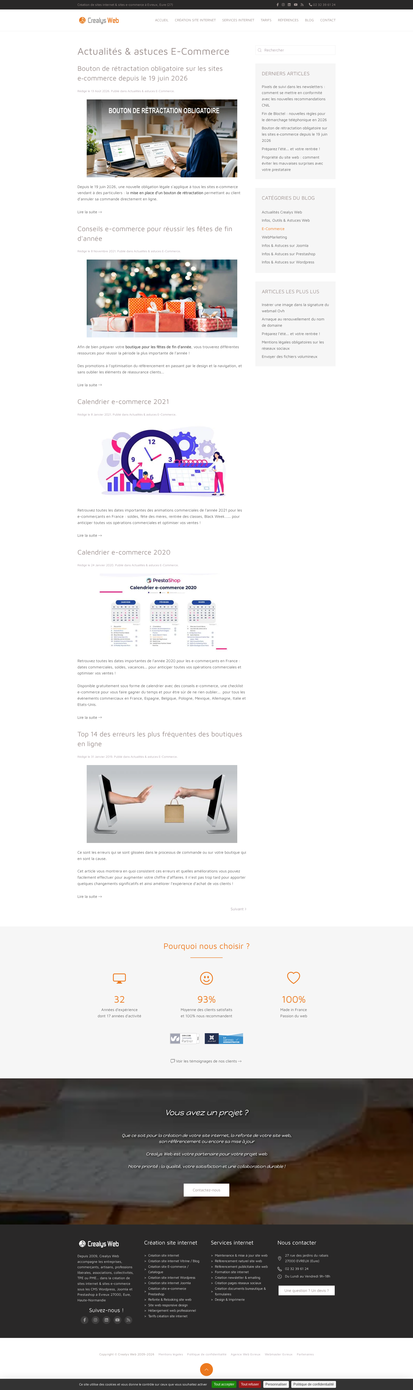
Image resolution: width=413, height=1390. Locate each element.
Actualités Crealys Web (282, 212)
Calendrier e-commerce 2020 (124, 552)
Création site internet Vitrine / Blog (173, 1261)
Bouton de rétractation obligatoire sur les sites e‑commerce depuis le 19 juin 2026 (294, 134)
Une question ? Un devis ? (306, 1290)
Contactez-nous (206, 1190)
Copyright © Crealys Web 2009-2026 (126, 1354)
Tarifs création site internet (168, 1316)
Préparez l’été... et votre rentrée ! (291, 149)
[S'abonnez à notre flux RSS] (302, 4)
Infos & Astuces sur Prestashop (288, 254)
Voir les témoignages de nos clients (206, 1061)
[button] (206, 1369)
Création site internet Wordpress (171, 1277)
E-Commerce (273, 228)
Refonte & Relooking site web (169, 1299)
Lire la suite (87, 212)
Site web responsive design (168, 1305)
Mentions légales (171, 1354)
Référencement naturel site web (238, 1261)
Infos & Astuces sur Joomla (285, 245)
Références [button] (288, 20)
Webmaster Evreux (279, 1354)
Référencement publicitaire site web (241, 1266)
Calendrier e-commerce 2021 (123, 401)
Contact (328, 20)
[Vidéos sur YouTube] (295, 4)
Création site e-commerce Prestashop (167, 1291)
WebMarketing (274, 237)
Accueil (161, 20)
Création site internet (163, 1255)
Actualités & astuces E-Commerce (151, 91)
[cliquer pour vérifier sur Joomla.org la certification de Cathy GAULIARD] (223, 1038)
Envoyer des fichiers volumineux (289, 356)
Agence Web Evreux (245, 1354)
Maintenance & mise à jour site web (241, 1255)
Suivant (237, 909)
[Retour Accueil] (99, 20)
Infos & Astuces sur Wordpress (288, 262)
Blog (309, 20)
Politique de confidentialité (207, 1354)
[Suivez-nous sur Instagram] (283, 4)
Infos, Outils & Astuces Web (286, 220)
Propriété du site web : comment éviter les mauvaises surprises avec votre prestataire (292, 163)
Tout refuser (250, 1384)
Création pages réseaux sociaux (238, 1283)
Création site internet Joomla (169, 1283)
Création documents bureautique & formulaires (240, 1291)
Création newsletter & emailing (237, 1277)
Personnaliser (276, 1384)
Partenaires (305, 1354)
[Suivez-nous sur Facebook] (278, 4)
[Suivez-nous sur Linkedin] (289, 4)
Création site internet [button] (195, 20)
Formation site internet (232, 1272)
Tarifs (266, 20)
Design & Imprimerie (230, 1299)
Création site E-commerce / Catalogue (168, 1269)
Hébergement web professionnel (172, 1310)
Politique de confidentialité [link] (313, 1384)
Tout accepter (224, 1384)
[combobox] (295, 50)
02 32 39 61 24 (324, 4)
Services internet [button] (238, 20)
